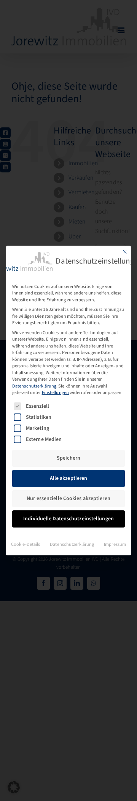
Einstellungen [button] (55, 392)
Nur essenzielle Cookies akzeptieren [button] (68, 498)
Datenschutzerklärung (34, 386)
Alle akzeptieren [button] (69, 478)
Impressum (115, 544)
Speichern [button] (68, 458)
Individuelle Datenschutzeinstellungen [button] (68, 519)
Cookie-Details (25, 544)
